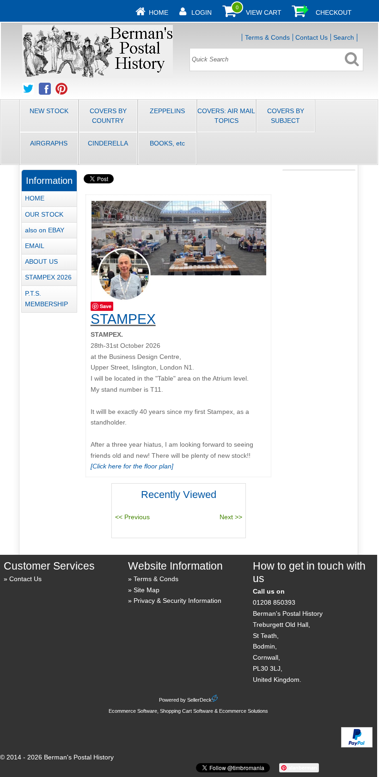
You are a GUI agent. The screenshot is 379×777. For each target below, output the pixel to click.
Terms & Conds (267, 37)
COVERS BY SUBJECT (285, 115)
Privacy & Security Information (177, 600)
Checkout (334, 12)
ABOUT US (41, 261)
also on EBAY (44, 230)
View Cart (263, 12)
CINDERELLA (108, 143)
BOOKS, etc (167, 143)
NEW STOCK (49, 111)
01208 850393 (274, 602)
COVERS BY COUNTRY (108, 115)
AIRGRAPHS (48, 143)
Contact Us (311, 37)
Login (201, 12)
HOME (34, 198)
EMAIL (34, 245)
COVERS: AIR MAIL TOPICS (226, 115)
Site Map (146, 590)
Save (105, 306)
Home (158, 12)
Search (343, 37)
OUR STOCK (44, 214)
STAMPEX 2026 (48, 277)
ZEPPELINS (167, 111)
